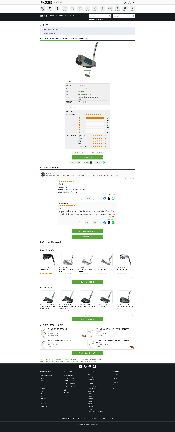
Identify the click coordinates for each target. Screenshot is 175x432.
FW (42, 381)
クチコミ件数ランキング (71, 386)
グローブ (43, 409)
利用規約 (94, 418)
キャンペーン (114, 382)
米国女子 (91, 396)
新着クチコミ (67, 390)
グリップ (43, 398)
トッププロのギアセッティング (96, 411)
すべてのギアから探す (45, 371)
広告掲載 (110, 418)
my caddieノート (92, 371)
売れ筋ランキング (69, 381)
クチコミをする (87, 157)
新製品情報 (66, 392)
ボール (42, 393)
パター (42, 391)
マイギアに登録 (78, 152)
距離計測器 (44, 406)
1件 (86, 38)
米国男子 (91, 393)
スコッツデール (82, 88)
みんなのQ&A (91, 377)
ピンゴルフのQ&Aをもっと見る (87, 353)
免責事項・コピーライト (68, 418)
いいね (87, 198)
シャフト (43, 396)
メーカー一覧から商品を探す (96, 19)
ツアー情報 (90, 383)
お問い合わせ (114, 389)
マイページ (114, 378)
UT (41, 383)
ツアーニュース (92, 386)
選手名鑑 (91, 406)
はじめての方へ (115, 371)
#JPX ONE (52, 16)
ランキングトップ (69, 378)
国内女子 (91, 401)
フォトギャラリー (93, 409)
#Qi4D (67, 16)
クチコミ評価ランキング (71, 383)
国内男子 (91, 398)
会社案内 (102, 418)
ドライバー (44, 378)
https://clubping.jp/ (84, 94)
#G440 (72, 16)
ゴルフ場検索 (91, 379)
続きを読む (112, 194)
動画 (89, 374)
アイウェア (43, 404)
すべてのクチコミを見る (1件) (87, 231)
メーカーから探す (68, 371)
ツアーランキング (93, 388)
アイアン (43, 386)
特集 (112, 385)
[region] (87, 9)
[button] (132, 278)
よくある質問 (114, 374)
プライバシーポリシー (83, 418)
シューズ (43, 401)
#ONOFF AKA (60, 16)
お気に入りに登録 (97, 152)
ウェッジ (43, 388)
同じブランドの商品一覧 (87, 319)
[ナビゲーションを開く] (133, 2)
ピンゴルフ (81, 85)
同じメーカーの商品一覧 (87, 282)
